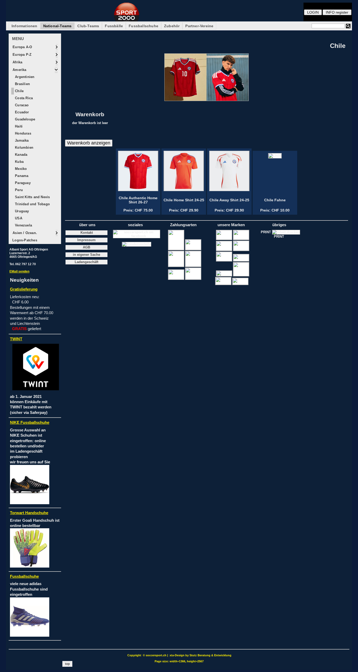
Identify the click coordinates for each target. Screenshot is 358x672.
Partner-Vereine (199, 26)
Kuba (19, 162)
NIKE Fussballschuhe (29, 422)
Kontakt (86, 233)
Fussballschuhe (143, 26)
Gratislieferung (23, 289)
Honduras (22, 133)
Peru (18, 190)
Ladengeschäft (86, 262)
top (67, 664)
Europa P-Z (21, 55)
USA (18, 218)
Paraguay (22, 183)
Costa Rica (23, 98)
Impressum (86, 240)
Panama (21, 176)
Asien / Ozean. (24, 233)
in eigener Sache (86, 255)
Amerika (19, 70)
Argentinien (24, 77)
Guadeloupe (24, 119)
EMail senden (19, 271)
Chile (19, 91)
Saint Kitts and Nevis (32, 197)
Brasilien (22, 84)
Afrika (17, 62)
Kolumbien (23, 147)
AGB (86, 247)
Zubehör (172, 26)
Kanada (20, 155)
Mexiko (20, 169)
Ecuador (21, 112)
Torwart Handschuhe (29, 513)
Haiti (18, 126)
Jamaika (21, 140)
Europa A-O (22, 47)
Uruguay (21, 211)
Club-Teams (88, 26)
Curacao (21, 105)
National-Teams (57, 26)
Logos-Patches (24, 240)
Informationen (24, 26)
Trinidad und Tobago (32, 204)
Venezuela (23, 225)
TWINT (16, 339)
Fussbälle (114, 26)
